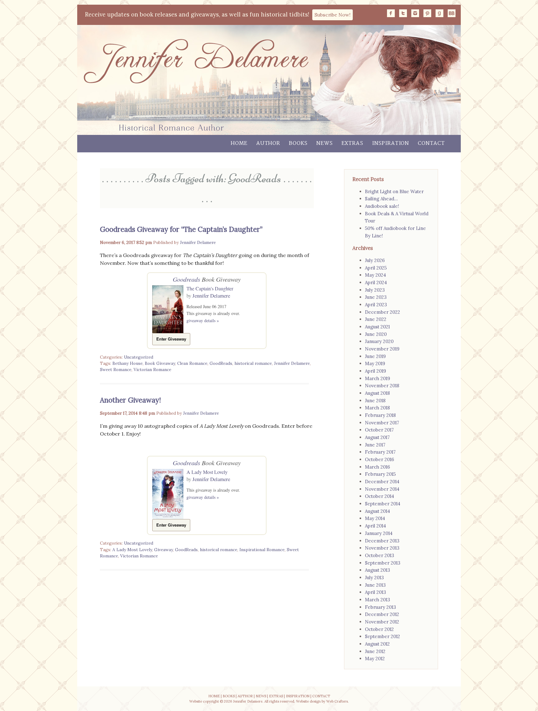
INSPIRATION (297, 696)
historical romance (253, 363)
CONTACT (321, 696)
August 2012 (377, 644)
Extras (352, 143)
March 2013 (377, 600)
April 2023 (376, 305)
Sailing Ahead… (381, 199)
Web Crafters (337, 701)
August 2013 (377, 570)
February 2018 (380, 415)
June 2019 (375, 356)
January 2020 (379, 341)
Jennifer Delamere (198, 242)
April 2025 (376, 268)
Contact (431, 143)
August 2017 (377, 437)
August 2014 (377, 511)
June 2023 (376, 297)
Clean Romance (192, 363)
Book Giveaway (160, 363)
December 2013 (382, 541)
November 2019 (382, 349)
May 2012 (375, 658)
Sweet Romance (115, 369)
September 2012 (382, 636)
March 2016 (377, 467)
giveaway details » (202, 320)
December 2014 (382, 481)
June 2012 (375, 651)
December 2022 (382, 312)
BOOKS (229, 696)
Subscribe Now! (332, 15)
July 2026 (375, 260)
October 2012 (379, 629)
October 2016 (379, 459)
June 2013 (375, 585)
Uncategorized (138, 357)
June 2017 (375, 445)
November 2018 (382, 386)
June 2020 (376, 334)
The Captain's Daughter (209, 288)
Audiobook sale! (382, 206)
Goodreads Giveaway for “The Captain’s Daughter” (181, 229)
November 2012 (382, 622)
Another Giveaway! (130, 399)
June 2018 (375, 400)
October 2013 (379, 555)
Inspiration (390, 143)
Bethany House (127, 363)
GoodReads (221, 363)
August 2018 (377, 393)
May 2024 (375, 275)
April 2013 (375, 592)
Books (298, 143)
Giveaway (163, 549)
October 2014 (379, 496)
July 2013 (374, 577)
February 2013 (380, 607)
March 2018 (377, 408)
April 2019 (375, 371)
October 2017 (379, 430)
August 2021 (377, 327)
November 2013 (382, 548)
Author (268, 143)
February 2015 (380, 474)
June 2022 (375, 319)
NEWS (261, 696)
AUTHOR (245, 696)
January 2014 (379, 533)
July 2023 (375, 290)
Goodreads (186, 279)
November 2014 (382, 489)
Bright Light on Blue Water (394, 191)
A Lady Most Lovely (207, 472)
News (324, 143)
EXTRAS (276, 696)
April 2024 (376, 282)
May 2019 (375, 363)
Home (239, 143)
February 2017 (380, 452)
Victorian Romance (152, 369)
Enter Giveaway (171, 339)
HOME (214, 696)
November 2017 (382, 423)
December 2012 (382, 614)
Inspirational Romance (262, 549)
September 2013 (382, 563)
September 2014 (382, 504)
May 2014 (375, 518)
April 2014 (375, 526)
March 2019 (377, 378)
